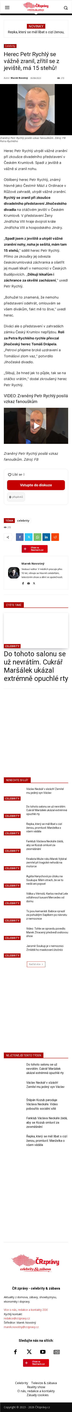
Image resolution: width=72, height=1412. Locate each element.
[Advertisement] (36, 732)
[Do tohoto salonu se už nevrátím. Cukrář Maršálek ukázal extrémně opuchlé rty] (36, 630)
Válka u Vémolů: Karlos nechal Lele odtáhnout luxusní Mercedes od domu (47, 897)
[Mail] (28, 582)
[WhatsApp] (37, 537)
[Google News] (57, 1352)
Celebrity (10, 46)
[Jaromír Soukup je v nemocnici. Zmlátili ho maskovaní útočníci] (13, 951)
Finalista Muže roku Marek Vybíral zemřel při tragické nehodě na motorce (46, 862)
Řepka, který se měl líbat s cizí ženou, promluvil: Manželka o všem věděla (44, 827)
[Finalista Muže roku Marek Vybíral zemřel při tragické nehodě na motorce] (13, 864)
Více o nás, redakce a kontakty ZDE (26, 1310)
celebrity (23, 520)
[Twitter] (28, 537)
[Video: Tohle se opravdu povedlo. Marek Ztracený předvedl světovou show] (13, 934)
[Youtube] (43, 1352)
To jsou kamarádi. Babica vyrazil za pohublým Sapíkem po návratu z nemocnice (46, 915)
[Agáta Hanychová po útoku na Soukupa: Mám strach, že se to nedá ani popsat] (13, 881)
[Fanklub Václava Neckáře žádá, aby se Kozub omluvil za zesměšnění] (13, 846)
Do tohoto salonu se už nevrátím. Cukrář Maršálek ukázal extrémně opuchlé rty (36, 666)
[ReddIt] (55, 537)
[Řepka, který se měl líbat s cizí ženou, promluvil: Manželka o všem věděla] (13, 829)
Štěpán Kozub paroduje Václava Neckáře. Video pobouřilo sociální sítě (42, 1104)
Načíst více (35, 964)
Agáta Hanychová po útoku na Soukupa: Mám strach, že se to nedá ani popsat (44, 880)
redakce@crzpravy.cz (17, 1318)
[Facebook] (20, 537)
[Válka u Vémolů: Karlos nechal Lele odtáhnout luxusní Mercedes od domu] (13, 899)
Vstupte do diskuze (36, 485)
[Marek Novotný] (14, 572)
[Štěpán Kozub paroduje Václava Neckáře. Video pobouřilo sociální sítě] (13, 1105)
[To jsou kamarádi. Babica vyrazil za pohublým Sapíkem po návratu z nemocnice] (13, 916)
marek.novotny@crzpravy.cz (21, 1327)
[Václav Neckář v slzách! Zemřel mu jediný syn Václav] (13, 794)
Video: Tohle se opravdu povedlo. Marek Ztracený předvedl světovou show (47, 932)
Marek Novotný (19, 77)
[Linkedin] (46, 537)
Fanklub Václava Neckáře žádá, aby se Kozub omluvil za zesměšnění (45, 845)
